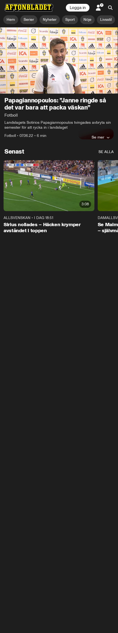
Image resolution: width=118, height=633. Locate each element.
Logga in (78, 7)
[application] (59, 60)
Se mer (98, 137)
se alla (106, 151)
